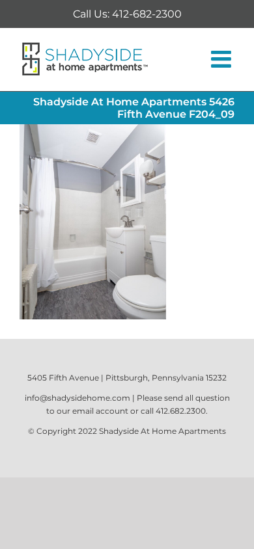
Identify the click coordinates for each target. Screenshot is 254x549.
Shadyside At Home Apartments (162, 431)
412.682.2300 (181, 411)
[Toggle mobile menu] (222, 59)
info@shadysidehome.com (77, 398)
